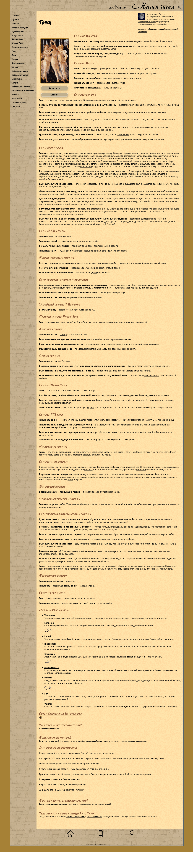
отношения (86, 166)
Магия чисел (153, 5)
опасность (124, 432)
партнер (72, 432)
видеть (66, 285)
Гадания (15, 23)
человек (51, 466)
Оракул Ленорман (20, 47)
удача (94, 272)
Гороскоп (15, 19)
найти (106, 78)
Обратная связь (19, 102)
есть (83, 112)
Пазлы (15, 67)
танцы (175, 155)
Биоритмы (17, 78)
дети (64, 263)
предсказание (117, 284)
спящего (59, 203)
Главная (15, 15)
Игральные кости (20, 74)
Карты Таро (17, 43)
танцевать (117, 519)
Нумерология (18, 31)
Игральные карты (20, 71)
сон (70, 451)
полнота (88, 469)
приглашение (153, 519)
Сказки (15, 82)
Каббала (15, 94)
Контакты (17, 98)
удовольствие (82, 104)
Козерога (171, 19)
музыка (57, 218)
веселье (119, 41)
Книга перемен (18, 63)
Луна (14, 55)
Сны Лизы (16, 106)
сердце (86, 454)
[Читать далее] (48, 632)
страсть (116, 201)
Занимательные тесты (23, 90)
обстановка (108, 100)
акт (179, 504)
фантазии (141, 469)
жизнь (138, 287)
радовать (142, 284)
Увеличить (54, 88)
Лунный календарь (20, 27)
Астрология (17, 35)
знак (62, 334)
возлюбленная (151, 375)
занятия (137, 139)
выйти (147, 568)
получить (92, 161)
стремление (123, 134)
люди (126, 551)
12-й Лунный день (161, 24)
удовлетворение (47, 114)
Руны (14, 51)
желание (129, 322)
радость (90, 407)
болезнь (132, 365)
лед (80, 565)
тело (166, 474)
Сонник (15, 59)
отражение (150, 191)
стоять (53, 519)
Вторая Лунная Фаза (146, 21)
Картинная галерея (21, 86)
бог (137, 466)
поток (70, 479)
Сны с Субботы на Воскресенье (60, 713)
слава (120, 451)
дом (46, 287)
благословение (108, 161)
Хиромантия (17, 39)
